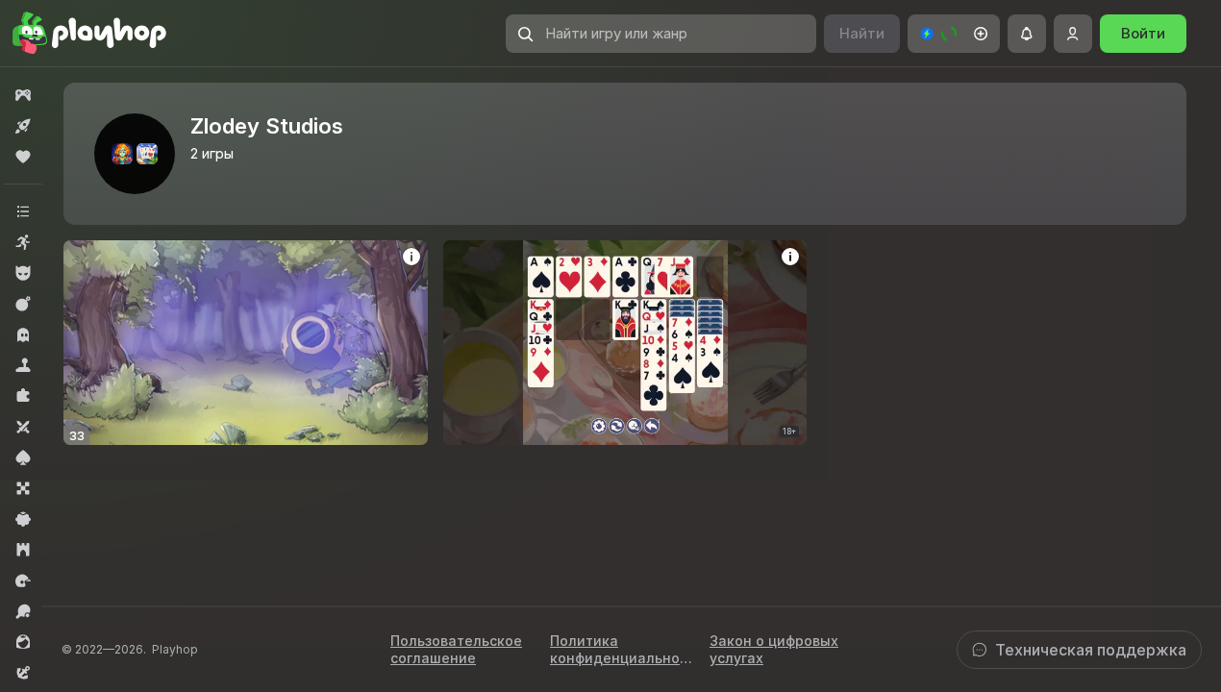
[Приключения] (23, 672)
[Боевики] (23, 303)
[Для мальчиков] (23, 273)
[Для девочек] (23, 642)
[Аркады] (23, 242)
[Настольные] (23, 488)
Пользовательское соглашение (456, 649)
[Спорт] (23, 611)
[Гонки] (23, 580)
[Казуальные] (23, 519)
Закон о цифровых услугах (774, 649)
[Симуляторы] (23, 365)
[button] (954, 33)
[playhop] (89, 34)
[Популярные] (23, 156)
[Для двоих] (23, 426)
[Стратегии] (23, 549)
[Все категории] (23, 211)
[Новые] (23, 126)
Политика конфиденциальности (618, 649)
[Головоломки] (23, 396)
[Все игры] (23, 95)
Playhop (175, 649)
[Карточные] (23, 457)
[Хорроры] (23, 334)
